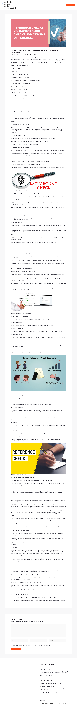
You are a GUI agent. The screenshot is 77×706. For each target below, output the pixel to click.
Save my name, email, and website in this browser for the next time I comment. (31, 645)
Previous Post (13, 611)
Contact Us (54, 4)
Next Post (64, 611)
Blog (41, 4)
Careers (47, 4)
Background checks (25, 278)
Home (21, 4)
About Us (35, 4)
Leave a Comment (15, 54)
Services (27, 4)
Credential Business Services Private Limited (10, 5)
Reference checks (20, 130)
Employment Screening (26, 54)
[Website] (57, 641)
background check (35, 439)
